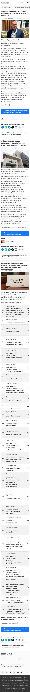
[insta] (6, 672)
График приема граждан (9, 623)
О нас (3, 658)
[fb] (2, 127)
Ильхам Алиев (6, 7)
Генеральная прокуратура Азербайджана (14, 227)
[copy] (22, 127)
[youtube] (21, 672)
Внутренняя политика (7, 18)
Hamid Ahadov (10, 241)
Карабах (4, 105)
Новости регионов (11, 119)
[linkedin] (16, 127)
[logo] (5, 3)
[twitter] (12, 127)
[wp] (6, 127)
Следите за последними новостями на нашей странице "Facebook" (15, 111)
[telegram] (9, 127)
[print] (19, 127)
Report (24, 48)
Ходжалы (13, 105)
